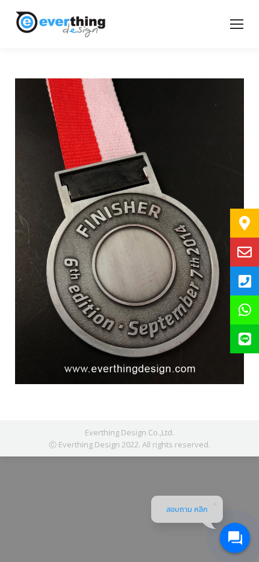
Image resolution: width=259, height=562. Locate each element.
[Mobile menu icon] (236, 24)
